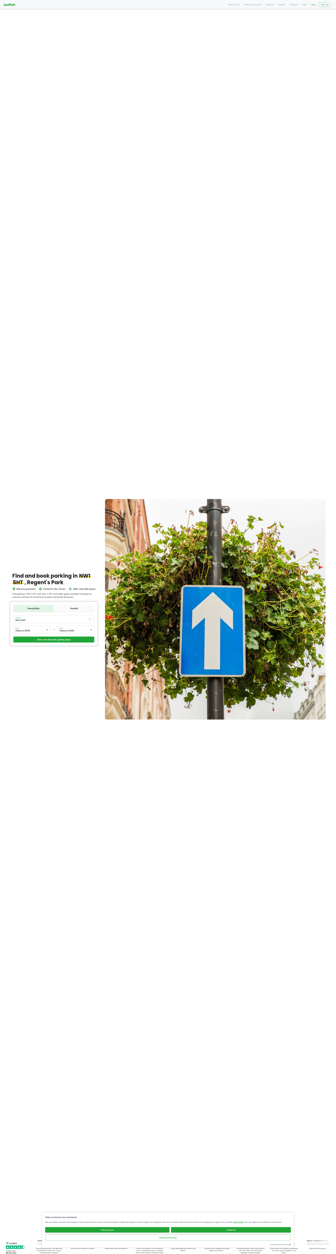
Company (294, 4)
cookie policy (238, 1222)
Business (270, 4)
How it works (234, 4)
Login (313, 4)
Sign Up (324, 4)
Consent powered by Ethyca (279, 1245)
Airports (281, 4)
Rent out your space (252, 4)
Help (304, 4)
